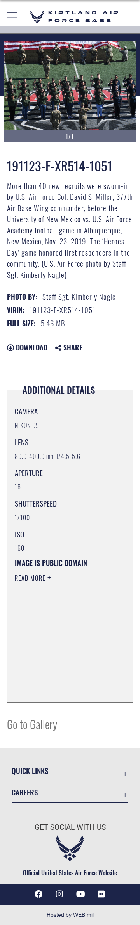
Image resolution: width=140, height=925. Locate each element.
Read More (31, 578)
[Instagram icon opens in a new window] (59, 894)
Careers (25, 792)
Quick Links (30, 770)
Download (30, 347)
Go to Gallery (32, 723)
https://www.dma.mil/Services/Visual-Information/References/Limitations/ (62, 688)
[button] (12, 16)
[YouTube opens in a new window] (80, 894)
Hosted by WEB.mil (70, 915)
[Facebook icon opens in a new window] (38, 894)
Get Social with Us (70, 827)
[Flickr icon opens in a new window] (101, 894)
